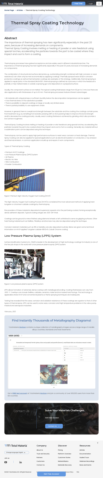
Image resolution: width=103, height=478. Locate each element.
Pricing (60, 450)
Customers (40, 461)
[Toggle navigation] (99, 4)
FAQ (78, 472)
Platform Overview (64, 454)
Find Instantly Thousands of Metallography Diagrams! (51, 320)
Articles (82, 450)
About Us (40, 450)
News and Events (85, 465)
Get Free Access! (51, 474)
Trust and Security (43, 454)
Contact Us (54, 426)
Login (91, 3)
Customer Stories (64, 457)
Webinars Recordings (87, 461)
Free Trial (78, 3)
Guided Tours (84, 457)
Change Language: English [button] (14, 452)
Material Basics (63, 461)
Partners (39, 457)
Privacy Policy (69, 472)
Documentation (85, 454)
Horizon (43, 393)
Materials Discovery (65, 465)
